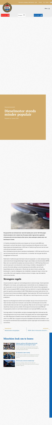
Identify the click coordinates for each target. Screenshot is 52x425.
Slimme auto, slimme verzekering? (25, 360)
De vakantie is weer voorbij (23, 352)
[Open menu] (47, 8)
